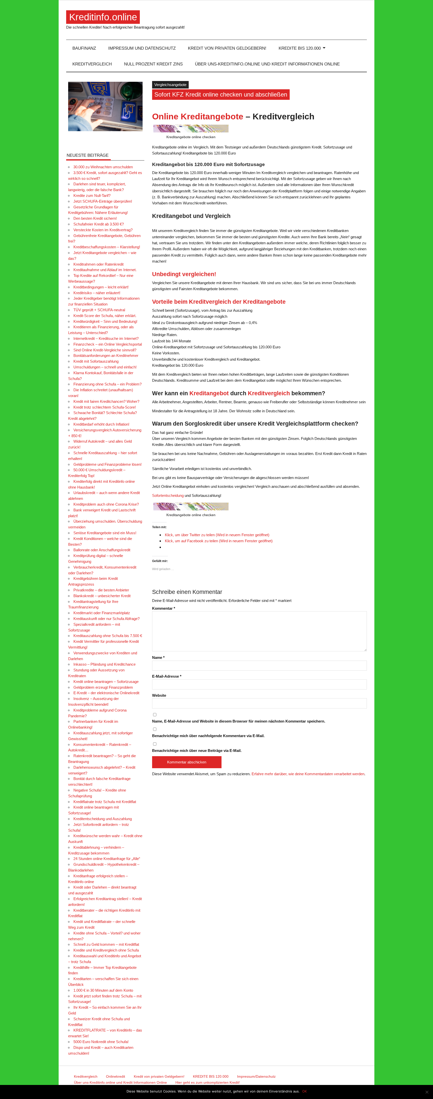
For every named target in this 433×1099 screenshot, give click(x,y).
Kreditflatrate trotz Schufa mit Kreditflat (104, 802)
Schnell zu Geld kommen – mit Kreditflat (106, 944)
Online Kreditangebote (197, 116)
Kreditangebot (209, 393)
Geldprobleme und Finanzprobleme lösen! (107, 464)
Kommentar (163, 608)
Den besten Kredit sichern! (95, 218)
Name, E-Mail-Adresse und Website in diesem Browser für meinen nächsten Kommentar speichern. (238, 721)
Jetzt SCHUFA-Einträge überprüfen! (102, 201)
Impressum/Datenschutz (256, 1076)
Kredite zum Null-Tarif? (92, 195)
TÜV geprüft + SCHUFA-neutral (99, 310)
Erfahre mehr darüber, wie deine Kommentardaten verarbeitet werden (308, 774)
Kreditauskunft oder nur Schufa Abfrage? (106, 618)
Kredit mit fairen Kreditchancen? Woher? (106, 401)
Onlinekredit (115, 1076)
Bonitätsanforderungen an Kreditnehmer (105, 355)
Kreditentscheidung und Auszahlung (102, 819)
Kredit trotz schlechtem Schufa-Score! (104, 407)
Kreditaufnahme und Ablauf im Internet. (105, 270)
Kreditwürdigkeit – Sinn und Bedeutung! (105, 321)
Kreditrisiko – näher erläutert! (96, 293)
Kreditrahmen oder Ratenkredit (98, 264)
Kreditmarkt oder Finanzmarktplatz (101, 613)
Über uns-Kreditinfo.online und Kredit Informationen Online (267, 63)
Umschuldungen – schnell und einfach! (105, 367)
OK (304, 1091)
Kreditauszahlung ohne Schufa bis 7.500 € (107, 636)
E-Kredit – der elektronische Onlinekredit (106, 693)
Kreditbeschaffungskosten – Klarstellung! (106, 247)
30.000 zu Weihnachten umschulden (103, 167)
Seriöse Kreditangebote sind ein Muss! (104, 533)
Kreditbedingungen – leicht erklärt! (101, 287)
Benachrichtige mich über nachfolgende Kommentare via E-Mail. (208, 736)
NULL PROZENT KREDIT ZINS (153, 63)
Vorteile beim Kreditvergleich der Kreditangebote (219, 301)
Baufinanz (84, 48)
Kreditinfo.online (103, 17)
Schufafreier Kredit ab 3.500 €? (98, 224)
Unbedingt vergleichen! (184, 274)
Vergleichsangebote (170, 85)
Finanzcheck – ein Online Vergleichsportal (107, 344)
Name (158, 657)
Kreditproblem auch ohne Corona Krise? (106, 504)
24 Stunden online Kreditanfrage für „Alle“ (106, 858)
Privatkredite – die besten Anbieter (101, 590)
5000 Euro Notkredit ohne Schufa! (101, 1042)
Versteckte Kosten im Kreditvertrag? (103, 230)
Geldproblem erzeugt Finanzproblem (103, 687)
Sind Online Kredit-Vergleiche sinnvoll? (104, 350)
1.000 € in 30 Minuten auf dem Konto (103, 990)
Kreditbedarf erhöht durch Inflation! (101, 424)
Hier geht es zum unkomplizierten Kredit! (207, 1082)
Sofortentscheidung (168, 495)
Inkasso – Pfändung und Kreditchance (104, 664)
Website (159, 695)
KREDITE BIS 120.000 (300, 48)
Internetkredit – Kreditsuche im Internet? (106, 338)
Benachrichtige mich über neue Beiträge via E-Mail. (197, 750)
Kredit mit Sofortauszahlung (96, 361)
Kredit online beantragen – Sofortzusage (106, 681)
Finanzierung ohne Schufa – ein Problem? (107, 384)
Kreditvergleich (92, 63)
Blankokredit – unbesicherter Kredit (102, 596)
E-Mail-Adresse (166, 676)
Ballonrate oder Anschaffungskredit (101, 550)
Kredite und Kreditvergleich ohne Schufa (106, 950)
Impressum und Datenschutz (142, 48)
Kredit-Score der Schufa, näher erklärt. (104, 315)
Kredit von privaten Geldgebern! (227, 48)
